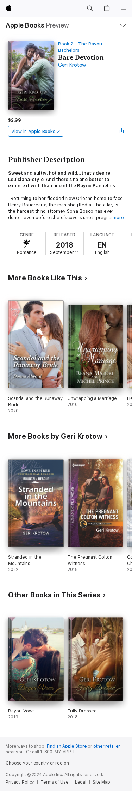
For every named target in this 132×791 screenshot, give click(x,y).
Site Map (101, 782)
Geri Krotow (72, 65)
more (118, 217)
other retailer (106, 746)
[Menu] (123, 8)
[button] (89, 8)
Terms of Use (54, 782)
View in (33, 131)
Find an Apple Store (67, 746)
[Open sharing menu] (122, 131)
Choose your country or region (37, 763)
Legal (80, 782)
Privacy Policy (20, 782)
